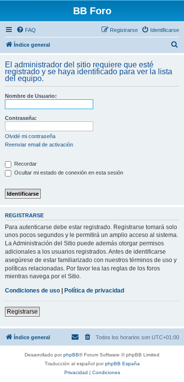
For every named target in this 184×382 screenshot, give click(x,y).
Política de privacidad (94, 290)
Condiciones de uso (32, 290)
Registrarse (22, 311)
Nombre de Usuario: (31, 96)
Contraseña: (21, 118)
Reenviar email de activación (39, 144)
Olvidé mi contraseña (30, 136)
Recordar (25, 164)
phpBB (71, 354)
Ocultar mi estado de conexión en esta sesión (68, 173)
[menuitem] (26, 30)
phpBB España (122, 363)
